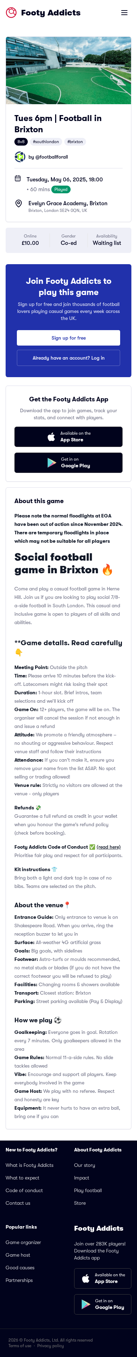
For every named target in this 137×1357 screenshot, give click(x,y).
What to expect (22, 1178)
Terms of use (19, 1345)
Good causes (20, 1267)
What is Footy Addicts (29, 1165)
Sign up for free (69, 338)
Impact (81, 1178)
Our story (84, 1165)
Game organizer (23, 1242)
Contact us (18, 1203)
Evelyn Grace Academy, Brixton (67, 203)
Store (80, 1203)
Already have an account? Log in (69, 358)
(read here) (109, 847)
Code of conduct (24, 1190)
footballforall (54, 157)
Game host (18, 1255)
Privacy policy (50, 1345)
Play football (88, 1190)
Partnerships (19, 1280)
